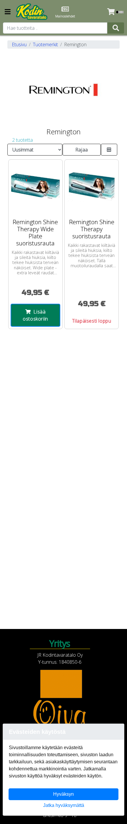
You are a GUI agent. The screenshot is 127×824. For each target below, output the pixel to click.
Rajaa (81, 149)
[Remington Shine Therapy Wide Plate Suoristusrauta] (35, 186)
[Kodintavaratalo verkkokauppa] (32, 11)
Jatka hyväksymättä (63, 805)
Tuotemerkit (45, 44)
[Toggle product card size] (109, 150)
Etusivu (19, 44)
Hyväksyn (63, 794)
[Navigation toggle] (7, 12)
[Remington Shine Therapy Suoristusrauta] (91, 186)
